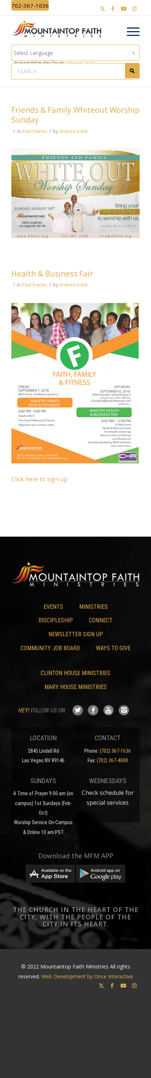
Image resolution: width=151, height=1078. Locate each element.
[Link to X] (102, 8)
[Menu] (129, 32)
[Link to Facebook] (112, 8)
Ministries (93, 606)
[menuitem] (129, 32)
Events (53, 606)
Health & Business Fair (52, 273)
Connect (101, 620)
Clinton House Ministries (75, 673)
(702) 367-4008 (112, 760)
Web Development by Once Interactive (87, 976)
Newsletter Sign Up (75, 634)
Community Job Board (50, 648)
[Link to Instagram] (134, 8)
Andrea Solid (73, 131)
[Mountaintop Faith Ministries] (59, 30)
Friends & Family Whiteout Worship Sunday (75, 115)
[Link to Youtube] (123, 8)
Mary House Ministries (75, 687)
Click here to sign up (39, 479)
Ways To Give (113, 648)
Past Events (34, 131)
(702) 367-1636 (115, 751)
